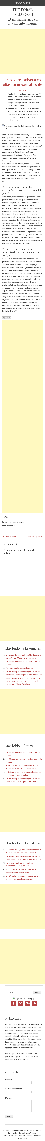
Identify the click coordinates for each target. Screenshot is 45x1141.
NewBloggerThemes (29, 1133)
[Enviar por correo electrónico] (3, 317)
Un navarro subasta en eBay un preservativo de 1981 (22, 84)
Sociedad (20, 522)
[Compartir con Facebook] (10, 317)
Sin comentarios (10, 526)
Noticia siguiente (35, 536)
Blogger (17, 1130)
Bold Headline (13, 1133)
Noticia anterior (9, 536)
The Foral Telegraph (22, 12)
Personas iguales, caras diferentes (19, 668)
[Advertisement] (22, 51)
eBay (6, 522)
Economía (12, 522)
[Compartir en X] (8, 317)
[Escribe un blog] (5, 317)
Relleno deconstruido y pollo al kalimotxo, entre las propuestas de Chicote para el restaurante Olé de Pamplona (23, 681)
